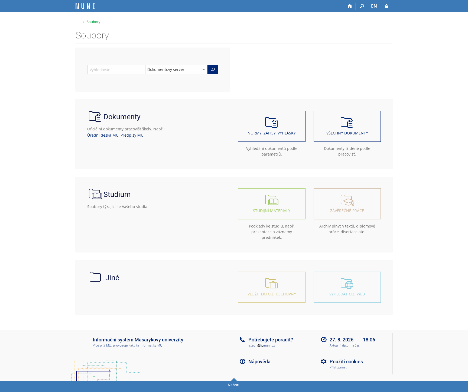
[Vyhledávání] (362, 6)
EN (374, 6)
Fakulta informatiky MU (145, 345)
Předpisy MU (132, 135)
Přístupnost (338, 367)
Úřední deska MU (103, 135)
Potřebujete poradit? (270, 339)
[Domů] (350, 6)
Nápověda (259, 361)
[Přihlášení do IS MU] (386, 6)
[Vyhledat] (212, 69)
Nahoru (234, 385)
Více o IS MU (102, 345)
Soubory (93, 21)
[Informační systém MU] (78, 21)
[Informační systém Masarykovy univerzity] (85, 6)
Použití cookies (346, 361)
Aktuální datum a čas (345, 346)
